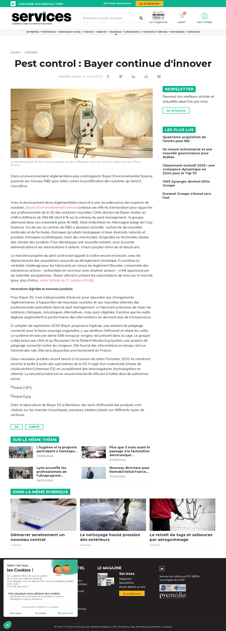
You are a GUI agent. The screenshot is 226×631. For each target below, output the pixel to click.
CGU (114, 626)
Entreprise (32, 32)
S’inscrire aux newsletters (41, 4)
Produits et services (155, 32)
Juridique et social (70, 32)
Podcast (89, 32)
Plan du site (82, 626)
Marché (101, 32)
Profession (49, 32)
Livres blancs (132, 32)
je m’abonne (149, 3)
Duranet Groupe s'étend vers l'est (187, 196)
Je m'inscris (176, 110)
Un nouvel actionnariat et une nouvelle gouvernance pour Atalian (187, 153)
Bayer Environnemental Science (51, 207)
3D (16, 427)
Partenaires (178, 32)
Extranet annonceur (117, 3)
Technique (115, 32)
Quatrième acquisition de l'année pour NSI (184, 139)
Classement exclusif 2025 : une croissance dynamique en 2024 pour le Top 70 (189, 169)
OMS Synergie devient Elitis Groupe (186, 183)
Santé (34, 427)
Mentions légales (100, 626)
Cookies (167, 626)
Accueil (15, 52)
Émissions (194, 32)
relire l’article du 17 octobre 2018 (66, 280)
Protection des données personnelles (140, 626)
